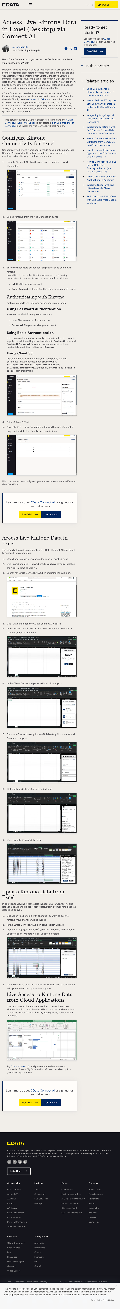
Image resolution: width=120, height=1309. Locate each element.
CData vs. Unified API (71, 1212)
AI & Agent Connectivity (73, 1198)
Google (37, 1252)
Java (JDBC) (13, 1194)
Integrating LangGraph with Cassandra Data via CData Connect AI (101, 118)
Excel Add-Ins (14, 1217)
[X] (15, 1162)
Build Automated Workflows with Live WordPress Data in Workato (101, 200)
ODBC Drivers (14, 1189)
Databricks (39, 1247)
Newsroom (94, 1198)
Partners (93, 1212)
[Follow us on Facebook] (66, 48)
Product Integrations (71, 1194)
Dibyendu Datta (20, 46)
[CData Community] (25, 1162)
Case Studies (13, 1247)
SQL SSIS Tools (41, 1198)
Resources (12, 1257)
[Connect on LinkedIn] (75, 48)
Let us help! (51, 514)
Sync (36, 1189)
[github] (20, 1162)
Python (10, 1203)
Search (88, 5)
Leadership (94, 1208)
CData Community (16, 1243)
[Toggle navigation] (29, 4)
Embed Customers (70, 1203)
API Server (12, 1208)
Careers (92, 1217)
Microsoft (39, 1257)
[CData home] (13, 5)
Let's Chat (103, 4)
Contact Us (94, 1222)
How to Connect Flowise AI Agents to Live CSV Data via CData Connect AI (101, 153)
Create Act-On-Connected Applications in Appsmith (101, 178)
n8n (36, 1261)
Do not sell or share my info (102, 1300)
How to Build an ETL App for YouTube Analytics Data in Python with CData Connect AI (101, 105)
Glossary (11, 1266)
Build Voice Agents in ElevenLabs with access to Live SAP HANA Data (101, 92)
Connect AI (39, 1194)
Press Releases (96, 1194)
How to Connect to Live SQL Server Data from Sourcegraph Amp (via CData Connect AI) (101, 166)
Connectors (67, 1189)
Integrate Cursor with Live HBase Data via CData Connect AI (100, 188)
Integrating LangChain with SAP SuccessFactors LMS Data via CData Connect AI (101, 130)
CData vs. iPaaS (69, 1208)
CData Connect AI (43, 502)
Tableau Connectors (16, 1226)
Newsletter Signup (16, 1261)
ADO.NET (11, 1198)
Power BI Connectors (17, 1222)
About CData (95, 1189)
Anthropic (39, 1243)
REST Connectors (15, 1212)
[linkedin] (9, 1162)
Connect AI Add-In (38, 99)
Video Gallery (13, 1270)
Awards (92, 1203)
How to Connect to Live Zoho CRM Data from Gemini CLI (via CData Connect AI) (102, 142)
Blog (9, 1252)
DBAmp (38, 1203)
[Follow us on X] (70, 48)
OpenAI (37, 1266)
